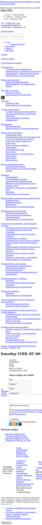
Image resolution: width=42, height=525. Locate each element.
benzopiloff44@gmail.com (11, 25)
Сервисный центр (17, 44)
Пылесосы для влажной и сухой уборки (21, 257)
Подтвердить (6, 523)
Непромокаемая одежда (15, 340)
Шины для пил (12, 160)
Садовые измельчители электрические (21, 112)
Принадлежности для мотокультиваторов (22, 128)
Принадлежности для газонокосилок (20, 76)
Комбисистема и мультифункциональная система (20, 198)
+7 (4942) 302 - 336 (12, 23)
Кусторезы (10, 192)
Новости (9, 48)
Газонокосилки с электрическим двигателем (23, 71)
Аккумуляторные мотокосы (17, 179)
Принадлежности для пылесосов (19, 260)
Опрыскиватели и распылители (13, 264)
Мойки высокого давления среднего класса (23, 247)
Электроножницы (13, 217)
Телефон (13, 384)
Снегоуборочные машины (11, 63)
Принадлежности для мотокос (18, 194)
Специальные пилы (13, 135)
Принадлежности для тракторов (18, 95)
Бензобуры (10, 293)
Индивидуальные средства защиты (15, 327)
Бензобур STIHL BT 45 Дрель (17, 438)
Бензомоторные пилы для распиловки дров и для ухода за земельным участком (23, 138)
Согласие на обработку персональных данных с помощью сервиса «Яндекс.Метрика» (24, 474)
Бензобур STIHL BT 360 (15, 434)
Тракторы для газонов (9, 90)
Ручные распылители (14, 270)
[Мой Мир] (17, 424)
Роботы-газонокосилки (10, 80)
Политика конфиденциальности (24, 483)
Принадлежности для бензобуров (19, 295)
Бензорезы (10, 281)
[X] (20, 424)
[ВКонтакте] (10, 424)
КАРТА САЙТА (22, 456)
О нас (8, 42)
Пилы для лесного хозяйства (17, 145)
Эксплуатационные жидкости (17, 304)
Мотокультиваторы (13, 126)
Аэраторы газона (12, 103)
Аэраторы (5, 101)
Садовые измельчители (10, 109)
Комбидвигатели (12, 200)
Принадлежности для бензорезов (19, 287)
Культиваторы (6, 124)
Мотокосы (5, 175)
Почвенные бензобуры (10, 291)
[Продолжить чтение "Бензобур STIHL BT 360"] (16, 436)
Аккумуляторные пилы (15, 150)
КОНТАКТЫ (21, 454)
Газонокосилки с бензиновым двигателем (22, 74)
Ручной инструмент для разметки (19, 323)
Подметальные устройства (16, 238)
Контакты (9, 51)
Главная (4, 55)
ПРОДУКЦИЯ (22, 450)
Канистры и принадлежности (17, 306)
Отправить (14, 419)
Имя (10, 379)
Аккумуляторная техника (16, 167)
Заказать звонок (7, 31)
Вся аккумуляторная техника (12, 164)
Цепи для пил (11, 158)
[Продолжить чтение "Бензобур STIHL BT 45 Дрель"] (18, 440)
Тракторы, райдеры (13, 93)
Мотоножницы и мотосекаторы (13, 211)
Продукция (10, 46)
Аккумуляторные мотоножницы (18, 215)
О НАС (19, 448)
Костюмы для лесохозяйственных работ (21, 342)
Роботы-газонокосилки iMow (17, 82)
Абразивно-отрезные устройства (14, 279)
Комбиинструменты (14, 202)
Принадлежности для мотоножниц (19, 219)
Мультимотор (11, 205)
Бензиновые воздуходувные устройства (21, 228)
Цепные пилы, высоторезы (12, 133)
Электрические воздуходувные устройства (23, 240)
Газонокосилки (7, 67)
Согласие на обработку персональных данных (22, 464)
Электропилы (11, 148)
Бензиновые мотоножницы (16, 213)
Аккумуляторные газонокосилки (19, 69)
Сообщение (14, 393)
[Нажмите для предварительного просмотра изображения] (5, 395)
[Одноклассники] (13, 424)
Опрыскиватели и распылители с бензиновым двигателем (19, 267)
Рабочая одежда (12, 338)
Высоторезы (10, 152)
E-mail (11, 389)
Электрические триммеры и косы (19, 181)
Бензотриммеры (12, 177)
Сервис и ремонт (7, 59)
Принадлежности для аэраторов (18, 105)
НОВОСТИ (20, 452)
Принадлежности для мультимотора (20, 207)
